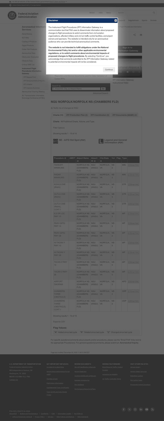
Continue (109, 70)
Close (116, 20)
